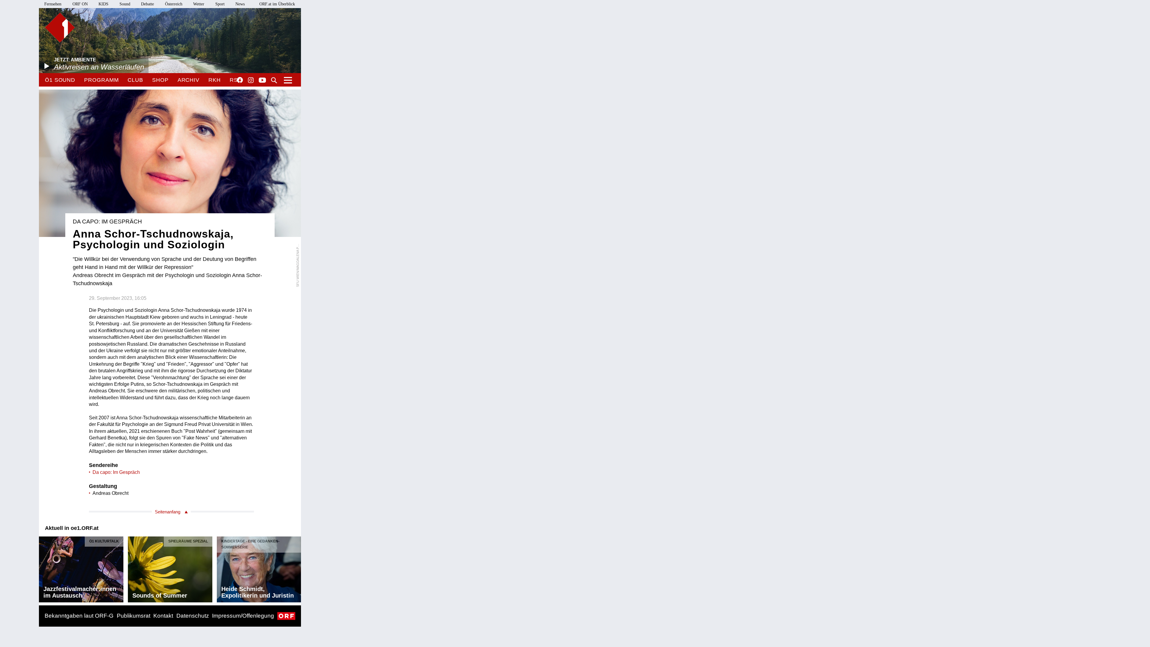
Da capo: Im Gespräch (116, 472)
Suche (274, 80)
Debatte (147, 4)
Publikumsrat (133, 616)
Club (135, 80)
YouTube (262, 81)
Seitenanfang (167, 511)
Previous (44, 567)
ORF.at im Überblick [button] (277, 4)
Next (296, 567)
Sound (124, 4)
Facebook (240, 80)
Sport (220, 4)
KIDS (103, 4)
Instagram (251, 80)
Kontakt (163, 616)
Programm (101, 80)
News (240, 4)
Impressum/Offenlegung (243, 616)
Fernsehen (52, 4)
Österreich (173, 4)
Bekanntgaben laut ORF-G (79, 616)
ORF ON (80, 4)
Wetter (198, 4)
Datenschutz (192, 616)
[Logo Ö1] (60, 28)
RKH (214, 80)
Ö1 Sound (60, 80)
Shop (160, 80)
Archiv (188, 80)
